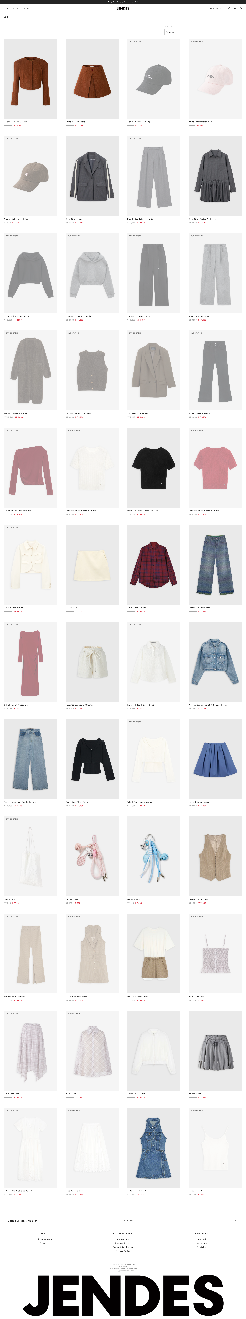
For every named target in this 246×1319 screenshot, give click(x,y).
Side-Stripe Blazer (74, 219)
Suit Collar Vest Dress (76, 997)
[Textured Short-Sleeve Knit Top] (92, 468)
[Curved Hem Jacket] (30, 565)
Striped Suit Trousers (14, 997)
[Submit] (235, 1221)
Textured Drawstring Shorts (79, 705)
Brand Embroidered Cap (138, 122)
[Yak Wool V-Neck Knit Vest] (92, 370)
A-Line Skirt (71, 608)
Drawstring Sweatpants (138, 316)
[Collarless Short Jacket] (30, 79)
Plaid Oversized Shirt (137, 608)
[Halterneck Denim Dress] (153, 1148)
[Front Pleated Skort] (92, 79)
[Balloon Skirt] (215, 1051)
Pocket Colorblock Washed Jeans (20, 802)
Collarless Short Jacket (15, 122)
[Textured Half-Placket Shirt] (153, 662)
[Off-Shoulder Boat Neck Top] (30, 468)
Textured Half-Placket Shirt (140, 705)
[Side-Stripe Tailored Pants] (153, 176)
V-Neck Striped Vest (198, 899)
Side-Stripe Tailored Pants (140, 219)
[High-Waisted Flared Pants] (215, 370)
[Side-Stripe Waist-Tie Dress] (215, 176)
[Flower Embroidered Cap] (30, 176)
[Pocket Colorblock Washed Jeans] (30, 759)
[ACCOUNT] (235, 8)
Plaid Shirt (71, 1094)
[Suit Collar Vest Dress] (92, 953)
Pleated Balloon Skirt (199, 802)
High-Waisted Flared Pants (202, 413)
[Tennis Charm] (92, 856)
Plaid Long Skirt (12, 1094)
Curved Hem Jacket (13, 608)
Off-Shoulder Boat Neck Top (17, 511)
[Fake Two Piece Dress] (153, 953)
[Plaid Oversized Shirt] (153, 565)
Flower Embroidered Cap (16, 219)
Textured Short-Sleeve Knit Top (81, 511)
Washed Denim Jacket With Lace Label (208, 705)
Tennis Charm (72, 899)
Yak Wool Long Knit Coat (16, 413)
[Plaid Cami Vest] (215, 953)
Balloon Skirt (195, 1094)
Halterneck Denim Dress (138, 1191)
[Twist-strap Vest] (215, 1148)
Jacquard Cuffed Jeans (200, 608)
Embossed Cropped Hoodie (17, 316)
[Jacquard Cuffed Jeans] (215, 565)
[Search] (229, 8)
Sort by (168, 26)
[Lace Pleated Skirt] (92, 1148)
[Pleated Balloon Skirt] (215, 759)
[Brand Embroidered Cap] (153, 79)
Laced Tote (9, 899)
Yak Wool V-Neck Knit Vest (78, 413)
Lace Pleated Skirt (75, 1191)
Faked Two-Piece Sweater (78, 802)
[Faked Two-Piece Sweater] (92, 759)
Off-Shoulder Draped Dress (17, 705)
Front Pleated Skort (75, 122)
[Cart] (240, 8)
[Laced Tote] (30, 856)
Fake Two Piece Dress (137, 997)
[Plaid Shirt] (92, 1051)
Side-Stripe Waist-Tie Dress (202, 219)
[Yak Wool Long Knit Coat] (30, 370)
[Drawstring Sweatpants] (153, 273)
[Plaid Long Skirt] (30, 1051)
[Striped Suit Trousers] (30, 953)
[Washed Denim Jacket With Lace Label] (215, 662)
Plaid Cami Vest (196, 997)
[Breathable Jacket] (153, 1051)
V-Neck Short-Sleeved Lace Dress (20, 1191)
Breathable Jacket (136, 1094)
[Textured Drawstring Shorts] (92, 662)
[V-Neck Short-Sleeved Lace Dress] (30, 1148)
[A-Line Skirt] (92, 565)
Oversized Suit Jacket (137, 413)
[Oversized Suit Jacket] (153, 370)
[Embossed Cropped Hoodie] (30, 273)
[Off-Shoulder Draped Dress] (30, 662)
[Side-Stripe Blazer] (92, 176)
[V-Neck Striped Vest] (215, 856)
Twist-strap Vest (197, 1191)
